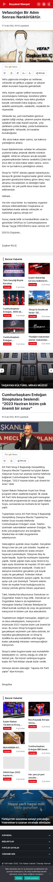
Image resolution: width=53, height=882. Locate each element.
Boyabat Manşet (19, 4)
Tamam (18, 878)
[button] (44, 4)
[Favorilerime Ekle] (11, 73)
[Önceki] (2, 370)
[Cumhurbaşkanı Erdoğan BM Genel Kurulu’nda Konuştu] (39, 743)
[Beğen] (4, 73)
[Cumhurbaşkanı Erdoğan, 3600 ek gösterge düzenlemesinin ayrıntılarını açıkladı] (14, 304)
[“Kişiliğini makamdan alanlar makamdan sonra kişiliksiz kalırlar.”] (39, 332)
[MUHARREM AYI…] (14, 743)
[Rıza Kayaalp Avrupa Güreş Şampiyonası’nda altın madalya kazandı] (39, 716)
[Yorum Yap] (17, 73)
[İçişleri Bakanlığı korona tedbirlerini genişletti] (39, 276)
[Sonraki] (51, 370)
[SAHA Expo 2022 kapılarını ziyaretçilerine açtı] (14, 770)
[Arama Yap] (39, 4)
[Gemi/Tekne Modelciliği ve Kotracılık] (26, 370)
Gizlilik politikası (31, 878)
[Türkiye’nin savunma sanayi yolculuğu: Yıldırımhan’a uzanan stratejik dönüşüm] (26, 808)
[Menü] (4, 4)
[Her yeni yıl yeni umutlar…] (39, 770)
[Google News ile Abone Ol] (11, 66)
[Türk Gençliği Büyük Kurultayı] (14, 276)
